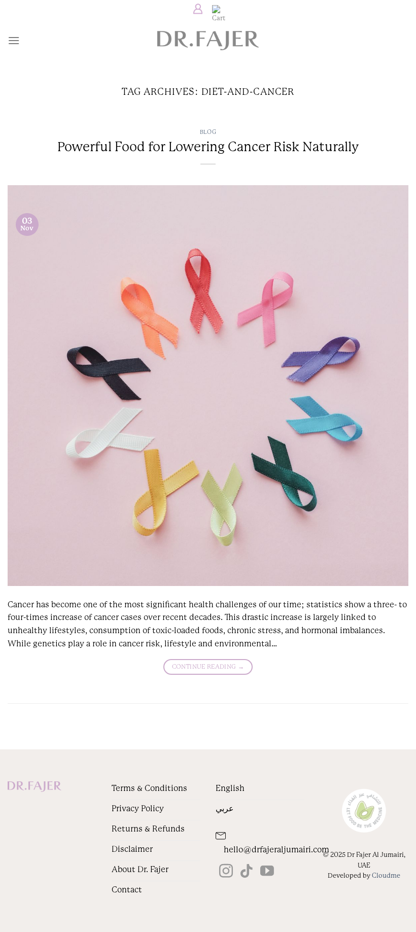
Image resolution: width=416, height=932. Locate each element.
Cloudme (386, 875)
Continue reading (208, 666)
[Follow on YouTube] (267, 872)
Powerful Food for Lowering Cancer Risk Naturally (208, 147)
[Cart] (216, 9)
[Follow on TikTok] (246, 872)
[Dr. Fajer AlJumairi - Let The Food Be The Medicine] (208, 40)
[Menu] (14, 40)
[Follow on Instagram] (226, 872)
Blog (208, 132)
